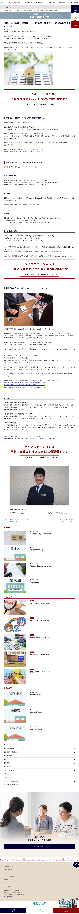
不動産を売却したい (32, 2)
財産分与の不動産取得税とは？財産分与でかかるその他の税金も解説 (25, 387)
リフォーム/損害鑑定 (62, 2)
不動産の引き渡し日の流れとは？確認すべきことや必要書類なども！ (16, 520)
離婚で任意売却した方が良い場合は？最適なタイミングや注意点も (24, 385)
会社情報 (70, 2)
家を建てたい (52, 2)
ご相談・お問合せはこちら (39, 846)
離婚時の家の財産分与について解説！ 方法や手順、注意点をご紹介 (24, 151)
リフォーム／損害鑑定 (9, 876)
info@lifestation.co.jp (13, 897)
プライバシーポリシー (9, 883)
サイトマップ (7, 886)
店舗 (25, 2)
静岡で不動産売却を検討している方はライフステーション (21, 436)
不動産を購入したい (42, 2)
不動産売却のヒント (10, 7)
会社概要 (6, 879)
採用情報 (76, 2)
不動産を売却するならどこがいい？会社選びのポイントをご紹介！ (62, 520)
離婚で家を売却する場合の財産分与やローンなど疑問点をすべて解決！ (26, 382)
